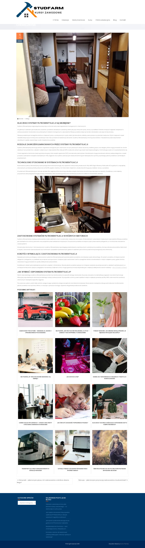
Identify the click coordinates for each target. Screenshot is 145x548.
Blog (115, 20)
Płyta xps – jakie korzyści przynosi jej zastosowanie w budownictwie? (102, 480)
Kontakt (123, 20)
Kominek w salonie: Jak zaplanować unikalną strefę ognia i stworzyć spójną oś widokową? (58, 534)
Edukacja (65, 20)
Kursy (90, 20)
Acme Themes (124, 544)
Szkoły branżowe (78, 20)
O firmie (56, 20)
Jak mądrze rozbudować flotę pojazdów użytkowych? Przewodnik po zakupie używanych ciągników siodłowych (58, 515)
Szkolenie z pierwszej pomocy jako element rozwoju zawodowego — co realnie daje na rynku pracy (56, 506)
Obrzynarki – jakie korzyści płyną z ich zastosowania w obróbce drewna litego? (43, 481)
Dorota (21, 119)
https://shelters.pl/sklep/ (119, 267)
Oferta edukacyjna (102, 20)
